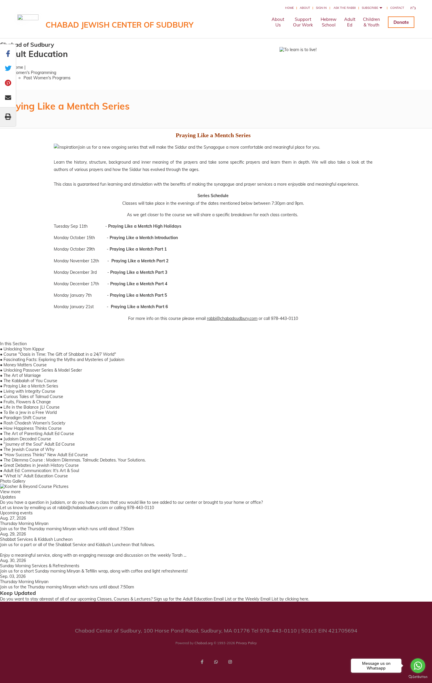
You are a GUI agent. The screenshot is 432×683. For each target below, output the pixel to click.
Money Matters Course (25, 364)
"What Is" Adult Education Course (36, 476)
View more (10, 491)
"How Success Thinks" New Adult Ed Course (46, 454)
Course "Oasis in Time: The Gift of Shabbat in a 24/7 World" (60, 354)
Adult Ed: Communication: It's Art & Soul (41, 470)
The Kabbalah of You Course (30, 380)
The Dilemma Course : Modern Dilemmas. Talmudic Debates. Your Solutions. (75, 460)
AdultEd (349, 22)
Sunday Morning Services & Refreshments (39, 565)
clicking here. (297, 599)
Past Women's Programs (47, 77)
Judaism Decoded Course (27, 439)
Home (289, 8)
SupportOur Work (303, 22)
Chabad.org (204, 643)
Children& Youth (371, 22)
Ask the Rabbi (345, 8)
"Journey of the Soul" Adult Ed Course (39, 444)
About (305, 8)
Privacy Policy (246, 643)
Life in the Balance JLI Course (32, 407)
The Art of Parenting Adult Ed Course (39, 433)
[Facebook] (201, 661)
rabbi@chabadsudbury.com (232, 318)
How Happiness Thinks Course (33, 428)
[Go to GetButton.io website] (417, 677)
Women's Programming (34, 72)
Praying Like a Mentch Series (31, 386)
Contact (397, 8)
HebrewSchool (328, 22)
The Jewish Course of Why (29, 449)
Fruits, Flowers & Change (27, 402)
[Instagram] (230, 661)
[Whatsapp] (216, 661)
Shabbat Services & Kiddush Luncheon (36, 539)
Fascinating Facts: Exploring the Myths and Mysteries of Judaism (64, 359)
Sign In (321, 8)
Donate (401, 22)
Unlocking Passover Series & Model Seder (43, 370)
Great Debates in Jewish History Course (41, 465)
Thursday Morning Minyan (24, 523)
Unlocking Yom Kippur (24, 349)
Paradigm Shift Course (25, 417)
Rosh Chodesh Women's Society (34, 423)
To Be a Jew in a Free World (30, 412)
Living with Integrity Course (29, 391)
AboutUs (278, 22)
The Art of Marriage (22, 375)
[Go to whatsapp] (418, 665)
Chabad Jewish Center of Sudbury (119, 25)
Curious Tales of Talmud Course (33, 396)
